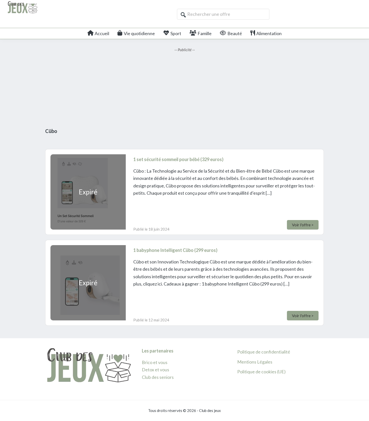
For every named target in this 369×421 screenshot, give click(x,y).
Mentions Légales (254, 362)
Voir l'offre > (303, 224)
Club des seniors (158, 377)
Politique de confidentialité (263, 352)
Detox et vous (155, 369)
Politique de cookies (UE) (261, 371)
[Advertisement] (184, 88)
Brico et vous (154, 362)
